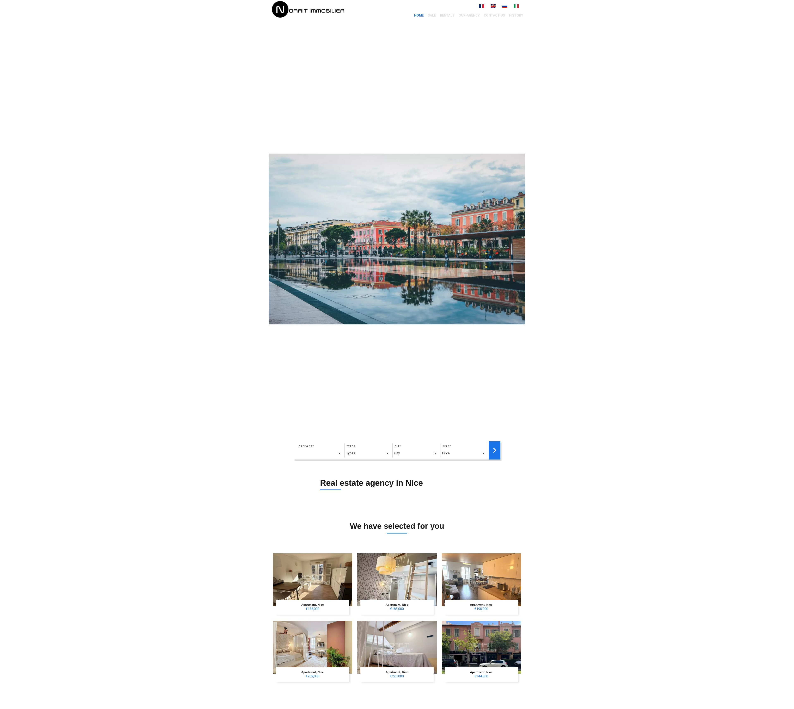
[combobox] (319, 453)
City (398, 446)
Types (351, 446)
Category (306, 446)
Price (446, 446)
